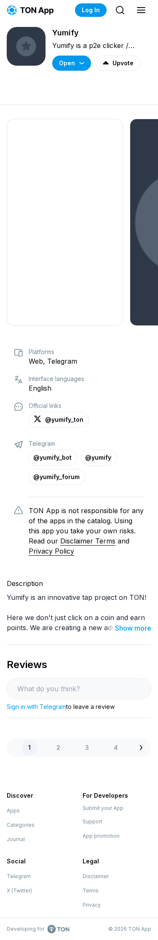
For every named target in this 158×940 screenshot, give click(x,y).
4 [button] (116, 747)
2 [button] (58, 747)
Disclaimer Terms (87, 541)
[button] (143, 747)
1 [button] (29, 747)
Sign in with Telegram (36, 706)
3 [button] (87, 747)
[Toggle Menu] (141, 10)
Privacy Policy (51, 551)
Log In (91, 9)
